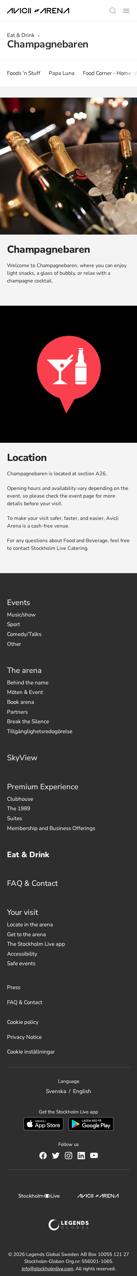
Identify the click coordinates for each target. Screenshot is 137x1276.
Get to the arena (26, 934)
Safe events (21, 963)
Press (13, 987)
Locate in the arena (30, 924)
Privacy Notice (24, 1037)
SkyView (22, 758)
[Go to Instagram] (68, 1155)
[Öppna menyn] (126, 11)
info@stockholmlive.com (47, 1268)
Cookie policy (23, 1022)
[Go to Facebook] (43, 1155)
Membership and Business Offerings (51, 828)
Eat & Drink (21, 35)
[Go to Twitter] (56, 1155)
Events (18, 602)
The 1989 (18, 808)
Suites (14, 818)
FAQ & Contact (32, 883)
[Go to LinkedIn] (81, 1155)
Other (14, 644)
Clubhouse (20, 799)
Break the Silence (28, 721)
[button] (113, 11)
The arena (24, 670)
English (82, 1091)
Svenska (56, 1091)
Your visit (22, 912)
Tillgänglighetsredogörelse (39, 731)
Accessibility (22, 954)
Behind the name (27, 682)
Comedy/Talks (24, 634)
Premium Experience (42, 787)
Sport (13, 624)
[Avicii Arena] (38, 10)
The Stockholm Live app (36, 944)
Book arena (20, 702)
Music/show (21, 614)
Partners (17, 712)
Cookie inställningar (31, 1051)
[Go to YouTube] (94, 1155)
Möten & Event (25, 692)
